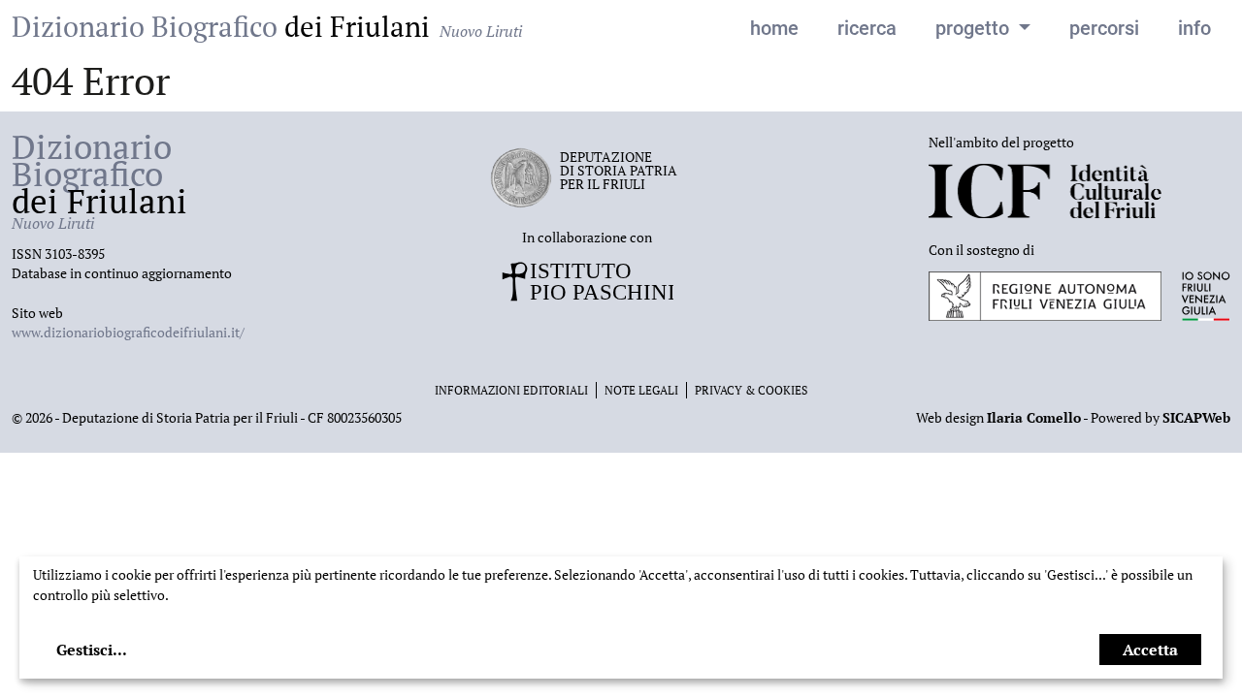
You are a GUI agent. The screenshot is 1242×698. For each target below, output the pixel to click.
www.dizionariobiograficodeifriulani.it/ (128, 332)
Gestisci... (91, 649)
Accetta (1150, 649)
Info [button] (1194, 28)
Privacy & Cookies (751, 390)
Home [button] (774, 28)
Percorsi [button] (1104, 28)
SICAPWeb (1196, 417)
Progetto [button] (974, 28)
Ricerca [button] (867, 28)
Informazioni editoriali (511, 390)
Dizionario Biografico (267, 26)
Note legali (641, 390)
